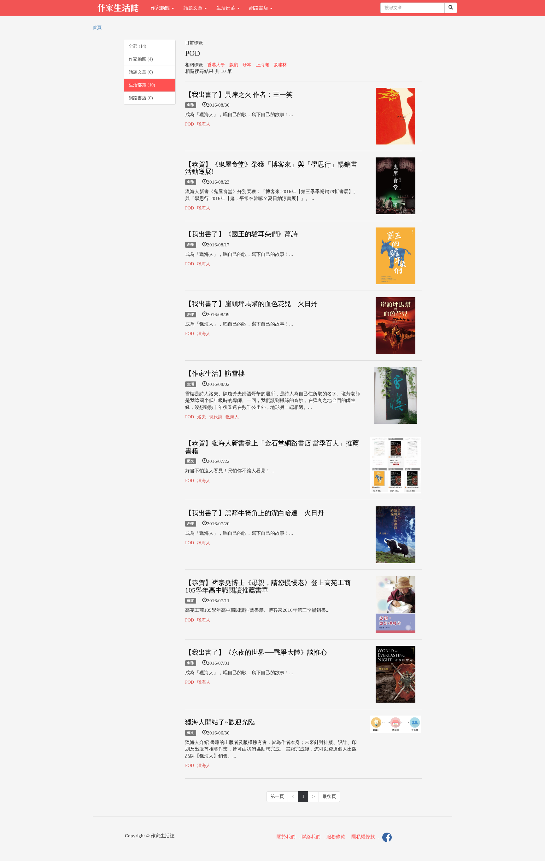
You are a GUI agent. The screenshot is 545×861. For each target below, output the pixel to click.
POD (189, 124)
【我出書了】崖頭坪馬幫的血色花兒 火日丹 (251, 304)
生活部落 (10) (142, 85)
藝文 (190, 461)
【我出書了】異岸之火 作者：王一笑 (239, 94)
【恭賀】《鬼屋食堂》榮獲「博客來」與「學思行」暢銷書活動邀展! (271, 168)
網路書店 (259, 7)
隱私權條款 (363, 837)
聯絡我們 (311, 837)
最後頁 (329, 796)
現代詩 (215, 417)
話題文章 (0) (141, 72)
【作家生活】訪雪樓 (215, 373)
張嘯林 (280, 64)
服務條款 (335, 837)
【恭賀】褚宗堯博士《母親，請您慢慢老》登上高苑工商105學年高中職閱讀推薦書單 (268, 586)
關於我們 (286, 837)
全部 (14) (137, 46)
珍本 (247, 64)
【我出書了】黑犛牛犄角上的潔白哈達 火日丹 (254, 513)
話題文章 (194, 7)
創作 (190, 105)
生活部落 (226, 7)
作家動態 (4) (141, 59)
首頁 (97, 27)
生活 (190, 384)
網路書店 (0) (141, 98)
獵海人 (203, 124)
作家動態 (161, 7)
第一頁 (277, 796)
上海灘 (262, 64)
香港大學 (216, 64)
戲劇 (233, 64)
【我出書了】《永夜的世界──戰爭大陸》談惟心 (256, 652)
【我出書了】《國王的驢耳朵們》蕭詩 (241, 234)
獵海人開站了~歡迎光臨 (220, 722)
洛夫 (201, 417)
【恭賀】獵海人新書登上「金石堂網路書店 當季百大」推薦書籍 (272, 446)
